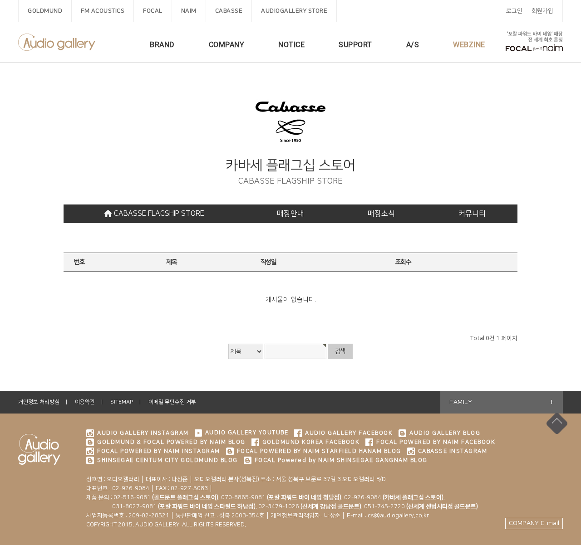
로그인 (514, 11)
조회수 (403, 262)
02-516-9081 (165, 497)
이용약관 (85, 402)
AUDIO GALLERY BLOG (444, 433)
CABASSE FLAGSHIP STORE (159, 213)
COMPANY (227, 44)
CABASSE (229, 11)
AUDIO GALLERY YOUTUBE (247, 432)
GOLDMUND (45, 11)
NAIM (189, 11)
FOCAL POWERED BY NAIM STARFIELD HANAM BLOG (319, 451)
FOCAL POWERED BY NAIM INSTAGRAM (158, 451)
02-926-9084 (393, 497)
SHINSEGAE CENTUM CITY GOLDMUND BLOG (167, 460)
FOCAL (152, 11)
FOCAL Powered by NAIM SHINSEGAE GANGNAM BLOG (341, 460)
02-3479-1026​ (309, 506)
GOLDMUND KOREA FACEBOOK (311, 442)
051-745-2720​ (421, 506)
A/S (412, 44)
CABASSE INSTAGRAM (452, 451)
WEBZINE (469, 44)
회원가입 (542, 11)
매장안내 (290, 213)
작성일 (268, 262)
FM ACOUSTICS (102, 11)
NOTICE (291, 44)
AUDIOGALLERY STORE (294, 11)
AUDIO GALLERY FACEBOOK (349, 433)
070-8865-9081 (281, 497)
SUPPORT (355, 44)
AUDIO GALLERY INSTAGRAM (143, 433)
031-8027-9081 (171, 506)
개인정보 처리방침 (38, 402)
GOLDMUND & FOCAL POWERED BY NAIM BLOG (171, 442)
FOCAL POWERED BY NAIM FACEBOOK (435, 442)
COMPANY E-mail (534, 523)
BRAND (162, 44)
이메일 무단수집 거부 (172, 402)
